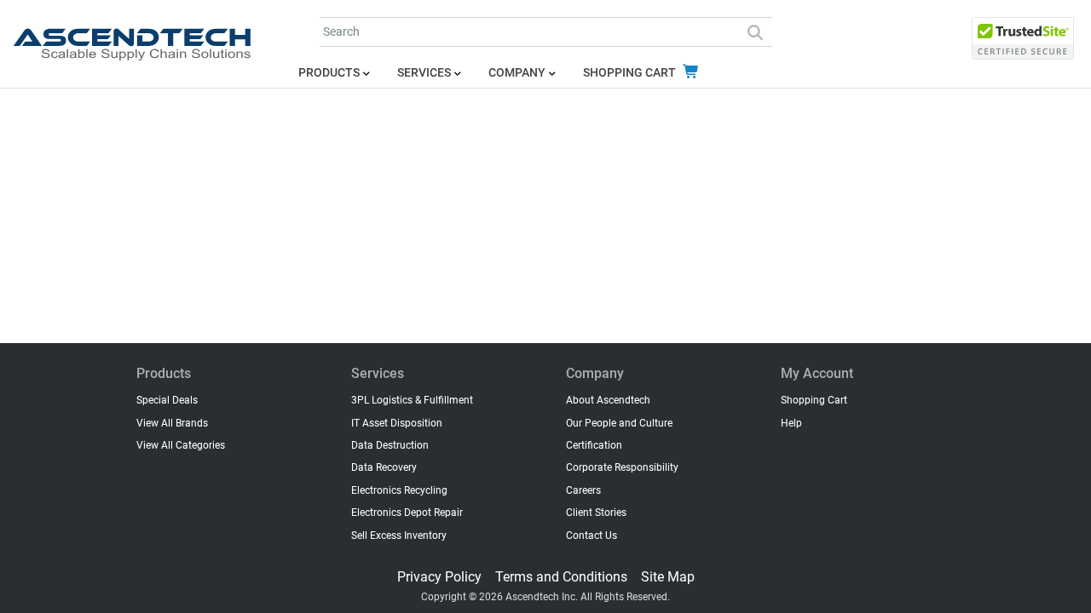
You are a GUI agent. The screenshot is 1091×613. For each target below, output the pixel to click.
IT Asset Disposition (396, 423)
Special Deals (167, 400)
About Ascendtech (608, 400)
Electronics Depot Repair (407, 512)
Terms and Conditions (561, 577)
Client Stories (596, 512)
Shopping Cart (630, 73)
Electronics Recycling (399, 490)
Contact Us (591, 535)
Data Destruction (390, 445)
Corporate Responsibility (622, 467)
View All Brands (172, 423)
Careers (583, 490)
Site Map (668, 577)
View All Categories (180, 445)
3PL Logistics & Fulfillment (412, 400)
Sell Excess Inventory (399, 535)
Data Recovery (384, 467)
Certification (594, 445)
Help (791, 423)
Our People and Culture (619, 423)
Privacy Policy (439, 577)
